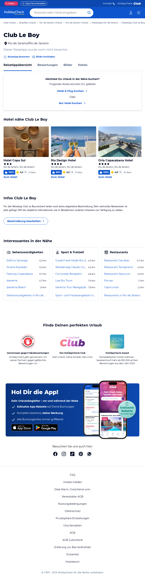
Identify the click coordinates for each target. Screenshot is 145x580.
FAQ (72, 474)
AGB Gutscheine (72, 540)
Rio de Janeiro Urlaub (50, 22)
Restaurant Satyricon (117, 273)
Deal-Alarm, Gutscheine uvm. (72, 489)
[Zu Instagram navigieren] (64, 454)
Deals (10, 3)
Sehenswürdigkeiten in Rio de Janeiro (27, 295)
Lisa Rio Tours (63, 280)
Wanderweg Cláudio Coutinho (71, 267)
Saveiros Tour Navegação (70, 287)
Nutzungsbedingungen (72, 503)
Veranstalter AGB (72, 496)
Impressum (72, 561)
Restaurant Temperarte (118, 267)
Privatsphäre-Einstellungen (72, 518)
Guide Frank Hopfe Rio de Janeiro (71, 260)
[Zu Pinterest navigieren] (81, 454)
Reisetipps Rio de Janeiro (105, 22)
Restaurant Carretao (116, 260)
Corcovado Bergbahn (68, 273)
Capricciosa (111, 287)
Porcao (108, 280)
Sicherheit (72, 554)
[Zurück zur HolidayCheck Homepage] (14, 13)
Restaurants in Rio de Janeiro (122, 295)
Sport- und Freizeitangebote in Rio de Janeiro (75, 295)
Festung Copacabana (20, 273)
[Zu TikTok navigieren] (72, 454)
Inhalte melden (72, 482)
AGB (72, 532)
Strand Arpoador (17, 267)
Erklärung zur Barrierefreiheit (72, 547)
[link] (130, 12)
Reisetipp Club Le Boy (133, 22)
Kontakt (107, 3)
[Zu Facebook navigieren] (55, 454)
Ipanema (12, 280)
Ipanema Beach (16, 287)
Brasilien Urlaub (27, 22)
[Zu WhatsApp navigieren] (89, 454)
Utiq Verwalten (72, 525)
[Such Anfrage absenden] (89, 12)
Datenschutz (72, 511)
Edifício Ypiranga (17, 260)
